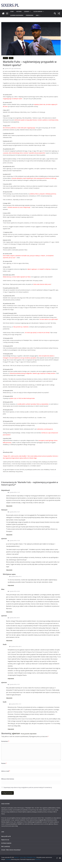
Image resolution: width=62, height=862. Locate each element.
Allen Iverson (38, 11)
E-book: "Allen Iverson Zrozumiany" (11, 850)
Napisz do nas (5, 839)
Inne (37, 15)
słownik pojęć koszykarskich (35, 822)
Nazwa (4, 763)
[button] (30, 11)
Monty (5, 574)
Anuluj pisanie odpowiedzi (28, 734)
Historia (18, 11)
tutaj (16, 826)
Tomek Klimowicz (17, 68)
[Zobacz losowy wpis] (59, 13)
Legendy (26, 11)
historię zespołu (5, 822)
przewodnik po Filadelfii (15, 824)
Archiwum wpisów (6, 843)
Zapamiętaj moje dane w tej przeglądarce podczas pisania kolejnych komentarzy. (27, 787)
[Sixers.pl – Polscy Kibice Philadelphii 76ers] (3, 13)
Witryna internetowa (7, 779)
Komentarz (5, 741)
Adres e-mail (5, 771)
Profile (11, 58)
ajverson (16, 733)
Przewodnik (29, 15)
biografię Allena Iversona (45, 820)
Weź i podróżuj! (5, 846)
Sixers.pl (3, 808)
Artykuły (5, 58)
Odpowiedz (9, 506)
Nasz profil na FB (6, 836)
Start (12, 11)
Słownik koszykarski (16, 15)
